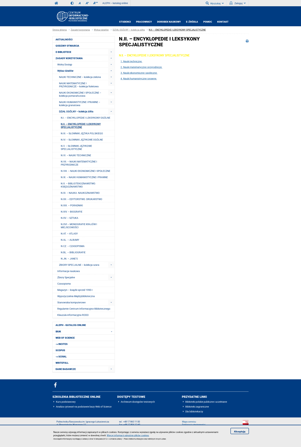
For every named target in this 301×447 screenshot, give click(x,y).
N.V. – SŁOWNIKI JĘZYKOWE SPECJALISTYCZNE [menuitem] (76, 147)
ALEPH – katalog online (115, 3)
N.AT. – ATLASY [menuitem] (69, 233)
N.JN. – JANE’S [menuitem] (69, 258)
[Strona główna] (72, 16)
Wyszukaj (215, 3)
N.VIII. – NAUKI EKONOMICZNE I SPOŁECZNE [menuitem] (85, 171)
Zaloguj (238, 3)
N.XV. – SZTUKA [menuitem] (69, 217)
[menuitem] (111, 52)
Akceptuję (239, 431)
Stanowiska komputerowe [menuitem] (71, 302)
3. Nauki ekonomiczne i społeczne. (139, 72)
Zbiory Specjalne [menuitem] (66, 277)
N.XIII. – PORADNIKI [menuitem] (72, 205)
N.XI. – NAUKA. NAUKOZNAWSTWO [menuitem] (80, 192)
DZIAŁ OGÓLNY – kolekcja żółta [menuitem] (76, 111)
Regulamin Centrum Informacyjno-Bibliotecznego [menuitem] (83, 308)
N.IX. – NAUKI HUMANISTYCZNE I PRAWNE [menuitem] (84, 177)
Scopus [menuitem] (60, 350)
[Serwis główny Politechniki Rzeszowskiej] (56, 3)
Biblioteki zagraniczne (197, 406)
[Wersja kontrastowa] (73, 3)
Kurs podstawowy (66, 401)
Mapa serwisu (189, 421)
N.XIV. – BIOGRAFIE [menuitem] (71, 211)
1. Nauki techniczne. (131, 61)
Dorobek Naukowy (169, 21)
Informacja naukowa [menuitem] (68, 271)
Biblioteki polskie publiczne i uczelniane (206, 401)
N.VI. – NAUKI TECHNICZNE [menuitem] (76, 155)
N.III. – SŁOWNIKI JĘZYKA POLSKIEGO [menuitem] (82, 133)
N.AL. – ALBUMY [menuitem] (70, 239)
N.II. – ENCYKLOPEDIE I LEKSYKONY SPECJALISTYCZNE (177, 29)
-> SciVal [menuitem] (61, 356)
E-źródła (192, 21)
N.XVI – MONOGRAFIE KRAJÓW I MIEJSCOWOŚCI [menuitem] (79, 225)
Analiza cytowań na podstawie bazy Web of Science (83, 406)
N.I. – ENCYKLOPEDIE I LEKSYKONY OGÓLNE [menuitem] (85, 117)
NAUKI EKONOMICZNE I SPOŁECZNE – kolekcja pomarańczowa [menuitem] (80, 94)
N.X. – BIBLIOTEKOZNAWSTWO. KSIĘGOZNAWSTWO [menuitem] (78, 185)
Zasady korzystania (80, 29)
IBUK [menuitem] (58, 331)
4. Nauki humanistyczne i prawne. (139, 78)
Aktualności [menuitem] (64, 39)
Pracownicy (144, 21)
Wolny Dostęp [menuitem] (64, 64)
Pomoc (207, 21)
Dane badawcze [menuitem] (66, 369)
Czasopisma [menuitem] (64, 283)
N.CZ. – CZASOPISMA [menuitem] (72, 246)
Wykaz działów (101, 29)
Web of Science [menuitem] (65, 337)
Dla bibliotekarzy (194, 411)
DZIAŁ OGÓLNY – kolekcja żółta (129, 29)
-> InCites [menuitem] (62, 344)
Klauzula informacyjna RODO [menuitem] (73, 315)
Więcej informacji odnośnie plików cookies (128, 435)
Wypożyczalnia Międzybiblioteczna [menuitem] (76, 296)
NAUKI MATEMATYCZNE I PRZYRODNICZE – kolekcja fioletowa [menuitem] (79, 85)
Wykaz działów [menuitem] (65, 70)
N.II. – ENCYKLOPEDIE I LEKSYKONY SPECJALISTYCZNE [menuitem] (81, 125)
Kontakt (223, 21)
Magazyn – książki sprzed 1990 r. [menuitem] (75, 290)
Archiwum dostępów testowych (138, 401)
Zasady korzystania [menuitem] (69, 58)
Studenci (125, 21)
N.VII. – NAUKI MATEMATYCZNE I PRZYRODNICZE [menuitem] (79, 163)
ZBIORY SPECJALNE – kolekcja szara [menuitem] (79, 264)
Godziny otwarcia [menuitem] (67, 45)
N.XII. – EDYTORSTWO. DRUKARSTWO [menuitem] (81, 199)
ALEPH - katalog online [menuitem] (71, 325)
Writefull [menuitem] (62, 362)
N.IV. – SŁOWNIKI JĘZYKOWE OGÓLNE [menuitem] (82, 139)
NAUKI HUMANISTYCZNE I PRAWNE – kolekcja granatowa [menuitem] (79, 103)
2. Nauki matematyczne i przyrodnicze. (141, 67)
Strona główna (59, 29)
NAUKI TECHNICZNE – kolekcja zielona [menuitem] (80, 77)
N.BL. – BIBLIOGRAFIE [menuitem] (73, 252)
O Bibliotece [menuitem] (63, 52)
